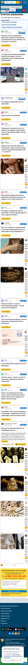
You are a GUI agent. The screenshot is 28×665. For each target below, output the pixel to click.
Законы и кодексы (5, 616)
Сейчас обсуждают (16, 7)
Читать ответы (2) (6, 311)
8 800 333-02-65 (15, 576)
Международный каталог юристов (9, 606)
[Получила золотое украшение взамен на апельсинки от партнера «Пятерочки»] (12, 75)
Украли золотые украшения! (10, 115)
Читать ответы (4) (6, 203)
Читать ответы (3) (6, 119)
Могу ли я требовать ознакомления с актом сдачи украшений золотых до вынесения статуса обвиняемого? (13, 229)
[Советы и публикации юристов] (2, 2)
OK (13, 660)
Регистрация (4, 623)
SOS (24, 10)
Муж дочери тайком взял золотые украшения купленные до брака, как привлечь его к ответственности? (13, 197)
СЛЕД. (14, 565)
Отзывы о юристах (5, 608)
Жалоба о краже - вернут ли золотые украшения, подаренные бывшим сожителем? (13, 379)
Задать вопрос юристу (6, 611)
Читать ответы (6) (6, 107)
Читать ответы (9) (6, 45)
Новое (5, 11)
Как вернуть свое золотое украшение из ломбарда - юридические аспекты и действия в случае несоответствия (13, 413)
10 (10, 565)
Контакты (3, 620)
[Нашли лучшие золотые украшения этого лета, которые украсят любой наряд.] (12, 246)
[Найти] (18, 2)
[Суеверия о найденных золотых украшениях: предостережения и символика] (12, 275)
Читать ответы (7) (6, 138)
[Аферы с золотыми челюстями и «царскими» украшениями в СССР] (12, 483)
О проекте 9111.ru (5, 618)
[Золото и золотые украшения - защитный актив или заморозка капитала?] (12, 455)
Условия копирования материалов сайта (15, 645)
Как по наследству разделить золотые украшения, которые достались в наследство (14, 321)
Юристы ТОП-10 (6, 7)
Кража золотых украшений (9, 24)
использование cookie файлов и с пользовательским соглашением (12, 656)
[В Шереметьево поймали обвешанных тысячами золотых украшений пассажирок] (12, 541)
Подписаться (22, 33)
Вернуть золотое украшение (9, 22)
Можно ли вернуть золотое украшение (12, 27)
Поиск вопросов (5, 613)
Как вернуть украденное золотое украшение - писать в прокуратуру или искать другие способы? (14, 212)
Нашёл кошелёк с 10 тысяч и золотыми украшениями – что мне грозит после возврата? (12, 305)
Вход (25, 2)
